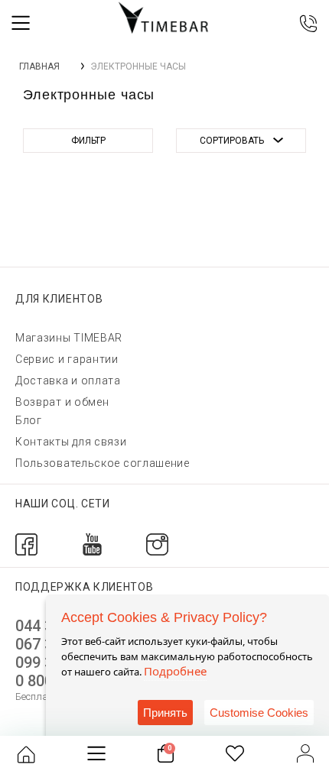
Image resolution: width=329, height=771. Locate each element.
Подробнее (175, 671)
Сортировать (232, 140)
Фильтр (88, 140)
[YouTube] (92, 543)
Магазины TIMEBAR (68, 338)
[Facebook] (26, 543)
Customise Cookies (259, 712)
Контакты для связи (71, 442)
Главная (39, 66)
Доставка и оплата (68, 380)
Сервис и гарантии (67, 359)
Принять (165, 712)
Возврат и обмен (62, 402)
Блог (28, 420)
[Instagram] (157, 543)
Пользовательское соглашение (102, 463)
